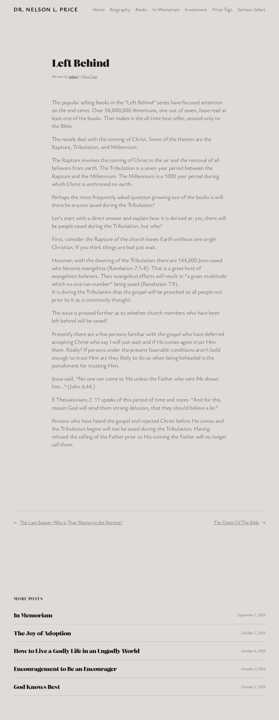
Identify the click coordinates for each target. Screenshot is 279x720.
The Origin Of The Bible (236, 522)
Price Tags (89, 76)
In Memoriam (33, 615)
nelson (73, 76)
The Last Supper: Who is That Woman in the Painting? (71, 522)
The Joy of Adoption (42, 633)
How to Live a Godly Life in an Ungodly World (77, 650)
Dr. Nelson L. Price (46, 9)
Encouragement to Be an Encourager (65, 668)
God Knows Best (37, 686)
